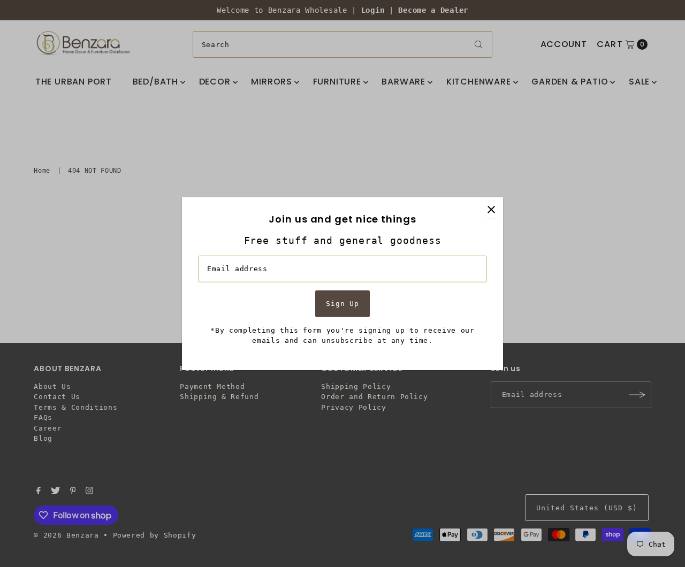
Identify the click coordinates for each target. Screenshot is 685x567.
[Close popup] (491, 209)
